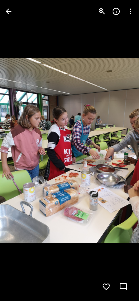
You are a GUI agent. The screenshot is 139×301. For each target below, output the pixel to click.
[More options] (130, 11)
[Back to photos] (8, 11)
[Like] (106, 286)
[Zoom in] (102, 11)
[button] (20, 150)
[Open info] (116, 11)
